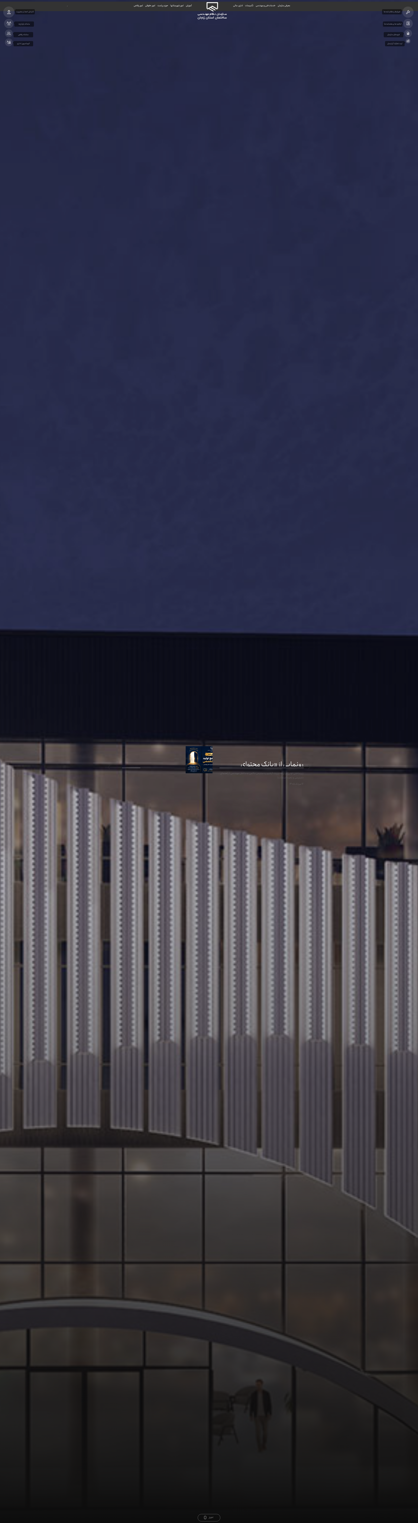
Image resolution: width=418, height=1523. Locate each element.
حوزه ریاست (162, 5)
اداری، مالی (238, 5)
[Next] (109, 767)
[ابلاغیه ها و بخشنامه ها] (408, 23)
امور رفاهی (138, 5)
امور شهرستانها (177, 5)
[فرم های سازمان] (408, 33)
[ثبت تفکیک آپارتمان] (408, 41)
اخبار (211, 1517)
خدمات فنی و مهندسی (265, 5)
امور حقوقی (150, 5)
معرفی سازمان (284, 5)
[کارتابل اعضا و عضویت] (8, 12)
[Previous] (308, 767)
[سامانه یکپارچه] (9, 23)
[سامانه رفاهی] (9, 33)
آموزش (189, 5)
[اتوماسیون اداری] (9, 42)
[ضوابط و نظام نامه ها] (408, 12)
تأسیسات (249, 5)
